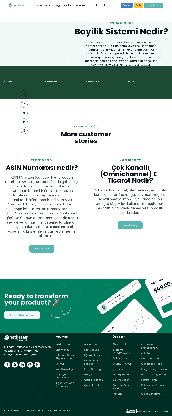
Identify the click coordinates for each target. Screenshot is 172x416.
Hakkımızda (63, 344)
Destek (127, 5)
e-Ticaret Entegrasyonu (121, 351)
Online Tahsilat (150, 358)
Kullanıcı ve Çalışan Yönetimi (153, 387)
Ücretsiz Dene (153, 5)
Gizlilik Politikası (93, 380)
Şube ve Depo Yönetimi (121, 386)
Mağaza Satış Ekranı (153, 374)
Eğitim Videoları (94, 355)
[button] (43, 5)
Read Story (42, 248)
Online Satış (120, 358)
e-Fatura (81, 5)
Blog (105, 5)
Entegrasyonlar (62, 5)
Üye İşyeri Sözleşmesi (63, 376)
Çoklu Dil (118, 369)
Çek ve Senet (121, 379)
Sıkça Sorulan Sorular (92, 362)
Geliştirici (90, 374)
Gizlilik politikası (144, 411)
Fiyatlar (95, 5)
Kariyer (60, 363)
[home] (18, 5)
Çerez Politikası (93, 385)
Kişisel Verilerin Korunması (65, 384)
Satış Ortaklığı (92, 369)
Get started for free (22, 315)
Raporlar (118, 393)
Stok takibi (119, 344)
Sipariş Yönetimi (123, 374)
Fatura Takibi (149, 380)
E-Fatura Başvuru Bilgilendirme (66, 356)
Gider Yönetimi (150, 393)
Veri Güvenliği (64, 369)
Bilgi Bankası (92, 350)
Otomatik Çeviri (122, 363)
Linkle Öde (90, 344)
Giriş (138, 5)
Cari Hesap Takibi (152, 363)
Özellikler (42, 5)
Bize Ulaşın (62, 349)
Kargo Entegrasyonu (154, 369)
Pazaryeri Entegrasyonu (150, 346)
